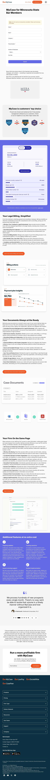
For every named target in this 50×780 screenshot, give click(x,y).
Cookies (26, 761)
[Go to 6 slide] (28, 617)
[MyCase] (7, 679)
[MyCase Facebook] (15, 775)
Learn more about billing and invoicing (13, 253)
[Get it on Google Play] (15, 753)
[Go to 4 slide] (24, 617)
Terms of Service (12, 761)
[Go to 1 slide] (15, 617)
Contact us (5, 746)
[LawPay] (19, 679)
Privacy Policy (5, 761)
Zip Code (10, 55)
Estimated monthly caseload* (13, 180)
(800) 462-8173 (14, 744)
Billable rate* (9, 185)
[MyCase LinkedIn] (4, 775)
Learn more (40, 207)
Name (10, 27)
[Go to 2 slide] (19, 617)
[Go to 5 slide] (26, 617)
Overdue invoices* (10, 199)
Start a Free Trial (8, 491)
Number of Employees (13, 49)
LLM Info (5, 762)
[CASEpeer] (8, 683)
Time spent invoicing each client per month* (16, 194)
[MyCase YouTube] (7, 775)
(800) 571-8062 (15, 742)
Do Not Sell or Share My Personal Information (37, 761)
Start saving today (25, 171)
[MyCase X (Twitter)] (11, 775)
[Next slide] (35, 617)
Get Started (36, 666)
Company (10, 38)
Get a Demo (28, 2)
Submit (25, 61)
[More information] (21, 180)
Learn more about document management (14, 371)
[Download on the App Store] (6, 753)
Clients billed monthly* (11, 189)
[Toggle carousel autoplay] (13, 618)
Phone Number (11, 43)
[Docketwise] (32, 679)
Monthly (28, 148)
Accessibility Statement (20, 761)
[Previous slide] (32, 617)
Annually (22, 148)
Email (9, 32)
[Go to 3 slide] (22, 617)
